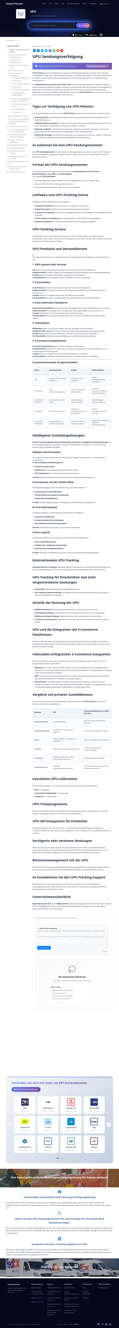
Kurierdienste (10, 40)
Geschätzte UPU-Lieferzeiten (18, 145)
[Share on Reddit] (57, 50)
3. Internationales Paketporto (21, 84)
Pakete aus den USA (37, 1302)
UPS (50, 4)
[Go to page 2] (60, 1158)
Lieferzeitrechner (69, 1288)
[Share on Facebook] (38, 50)
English (65, 1324)
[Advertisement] (20, 1042)
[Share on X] (46, 50)
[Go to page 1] (57, 1158)
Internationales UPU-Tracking (18, 116)
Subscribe (86, 1298)
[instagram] (102, 1324)
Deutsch (76, 1324)
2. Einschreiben (17, 81)
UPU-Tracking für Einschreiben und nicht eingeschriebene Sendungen (19, 121)
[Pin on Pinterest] (61, 50)
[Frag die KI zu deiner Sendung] (101, 35)
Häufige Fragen (103, 1288)
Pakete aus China (36, 1298)
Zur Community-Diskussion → (97, 66)
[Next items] (109, 1124)
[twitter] (106, 1324)
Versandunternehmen (54, 1288)
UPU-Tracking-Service (16, 70)
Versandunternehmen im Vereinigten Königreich (54, 1312)
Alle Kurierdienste (73, 4)
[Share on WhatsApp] (53, 50)
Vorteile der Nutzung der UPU (19, 126)
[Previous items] (10, 1124)
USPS (44, 4)
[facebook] (98, 1324)
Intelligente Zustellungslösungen (19, 99)
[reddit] (110, 1324)
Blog (84, 1288)
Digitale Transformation (19, 101)
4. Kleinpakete (16, 87)
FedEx (56, 4)
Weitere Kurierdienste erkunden (26, 1089)
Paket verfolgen (36, 1288)
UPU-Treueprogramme (16, 148)
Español (70, 1324)
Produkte (93, 4)
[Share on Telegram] (42, 50)
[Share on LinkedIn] (34, 50)
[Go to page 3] (62, 1158)
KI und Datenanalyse (18, 109)
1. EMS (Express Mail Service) (21, 78)
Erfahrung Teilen (44, 948)
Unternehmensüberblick (17, 172)
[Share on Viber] (50, 50)
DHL (62, 4)
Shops (84, 4)
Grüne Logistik (16, 112)
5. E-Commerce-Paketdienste (21, 90)
